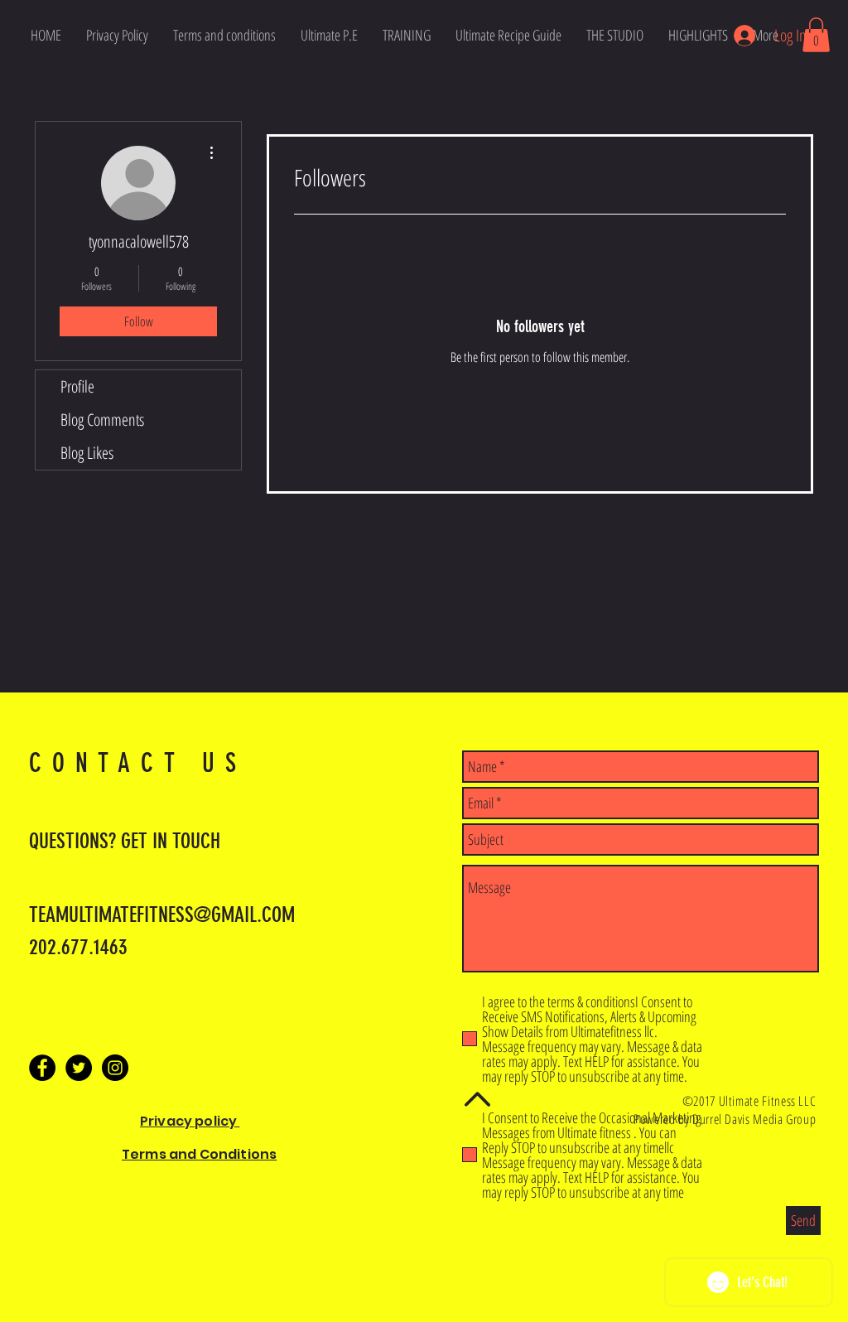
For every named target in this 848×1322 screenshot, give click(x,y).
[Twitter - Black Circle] (78, 1067)
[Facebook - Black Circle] (42, 1067)
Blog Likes (86, 452)
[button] (816, 34)
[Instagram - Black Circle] (115, 1067)
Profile (77, 386)
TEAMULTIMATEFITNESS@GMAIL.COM (162, 915)
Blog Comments (102, 419)
